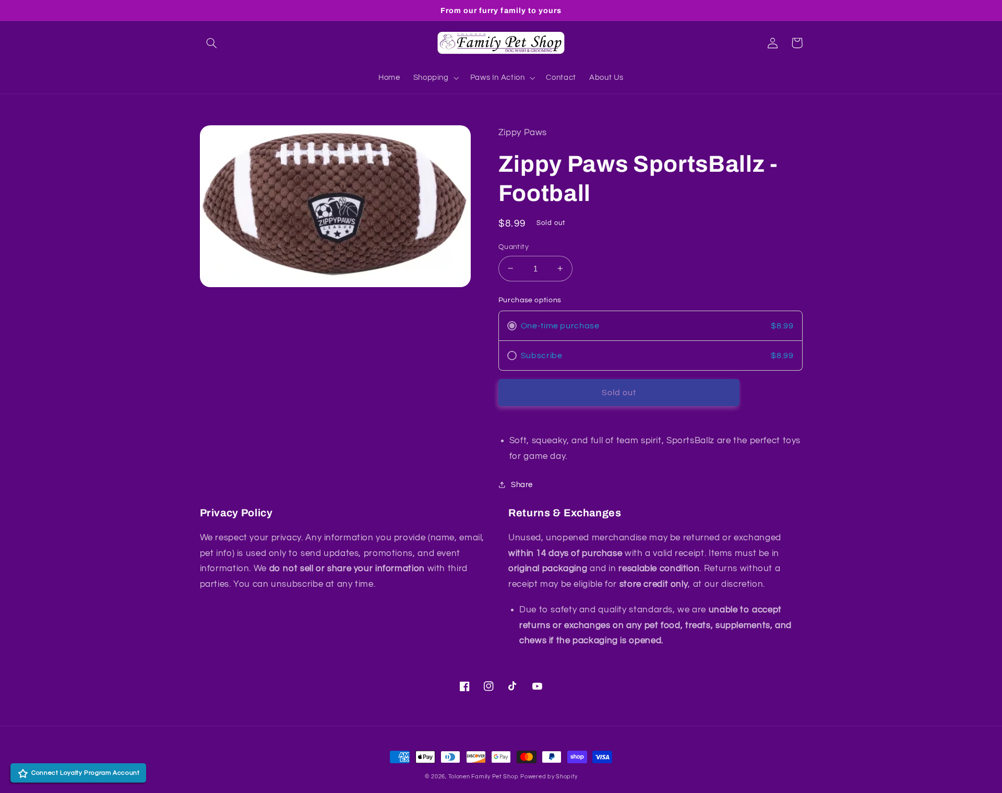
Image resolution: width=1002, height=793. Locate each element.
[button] (212, 43)
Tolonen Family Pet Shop (483, 776)
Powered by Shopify (548, 776)
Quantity (513, 247)
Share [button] (522, 485)
